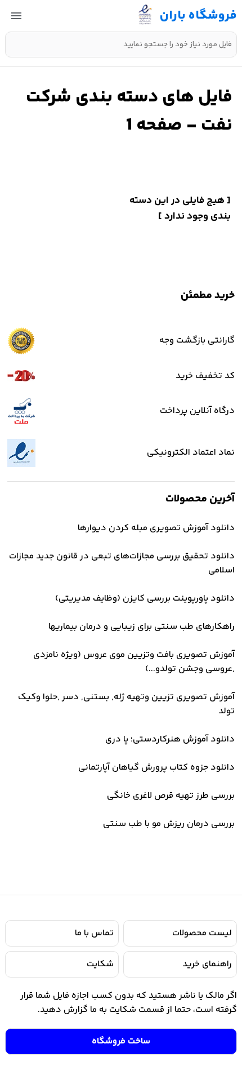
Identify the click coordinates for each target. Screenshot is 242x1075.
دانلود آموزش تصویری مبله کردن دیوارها (156, 528)
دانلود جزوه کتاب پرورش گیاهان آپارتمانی (156, 768)
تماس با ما (94, 933)
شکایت (100, 964)
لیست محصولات (202, 933)
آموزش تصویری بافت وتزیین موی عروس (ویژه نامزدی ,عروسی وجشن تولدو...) (134, 662)
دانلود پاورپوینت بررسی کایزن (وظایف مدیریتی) (145, 599)
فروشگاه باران (198, 15)
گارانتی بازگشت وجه (197, 341)
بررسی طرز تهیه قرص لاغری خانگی (171, 796)
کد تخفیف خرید (205, 376)
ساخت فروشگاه (121, 1041)
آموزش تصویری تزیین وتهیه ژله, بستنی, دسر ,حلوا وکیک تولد (126, 704)
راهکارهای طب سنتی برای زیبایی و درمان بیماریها (141, 627)
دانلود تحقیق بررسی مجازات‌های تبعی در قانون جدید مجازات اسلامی (122, 563)
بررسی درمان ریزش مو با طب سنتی (169, 824)
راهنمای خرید (207, 964)
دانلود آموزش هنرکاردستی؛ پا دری (170, 739)
